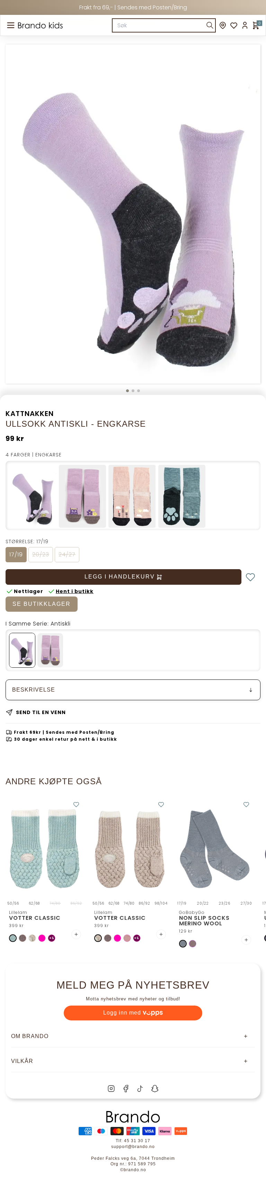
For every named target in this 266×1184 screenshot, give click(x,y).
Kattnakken (30, 413)
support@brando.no (133, 1146)
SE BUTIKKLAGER (41, 604)
